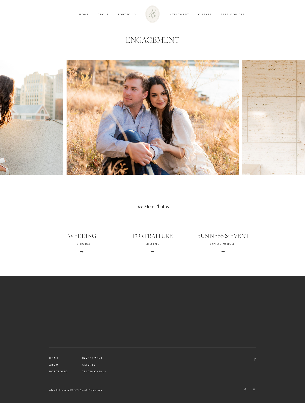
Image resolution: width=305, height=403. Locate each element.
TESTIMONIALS (233, 14)
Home (84, 14)
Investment (179, 14)
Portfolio (127, 14)
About (103, 14)
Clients (205, 14)
